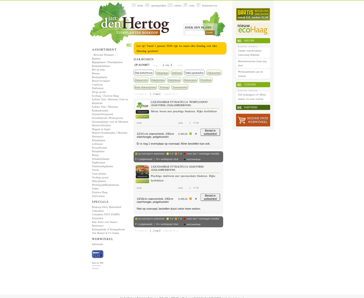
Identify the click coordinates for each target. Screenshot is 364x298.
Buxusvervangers (101, 80)
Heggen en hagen (101, 129)
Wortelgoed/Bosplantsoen (105, 185)
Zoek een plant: (198, 27)
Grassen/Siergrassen (102, 114)
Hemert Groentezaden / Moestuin (109, 132)
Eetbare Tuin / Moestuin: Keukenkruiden (105, 108)
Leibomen (97, 144)
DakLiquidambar (194, 72)
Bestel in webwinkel (210, 132)
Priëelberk (205, 80)
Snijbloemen (98, 162)
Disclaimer (95, 268)
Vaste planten (99, 173)
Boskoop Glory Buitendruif (106, 207)
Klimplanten (98, 140)
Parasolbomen (99, 147)
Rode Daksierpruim (145, 87)
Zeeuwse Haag (99, 192)
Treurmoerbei (180, 87)
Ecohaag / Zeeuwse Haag (105, 95)
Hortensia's (98, 136)
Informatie (97, 244)
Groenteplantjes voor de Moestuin (110, 121)
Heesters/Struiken (101, 125)
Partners (250, 107)
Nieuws (249, 40)
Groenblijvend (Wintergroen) (107, 118)
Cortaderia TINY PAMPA (106, 214)
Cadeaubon (98, 211)
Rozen (95, 155)
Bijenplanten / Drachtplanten (107, 62)
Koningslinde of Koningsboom (108, 229)
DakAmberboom (144, 72)
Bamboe (96, 58)
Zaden (95, 188)
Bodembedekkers (101, 66)
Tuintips (250, 84)
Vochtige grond (100, 177)
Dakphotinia (157, 80)
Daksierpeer (190, 80)
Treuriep (164, 87)
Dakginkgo (162, 72)
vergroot (142, 112)
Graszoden (97, 218)
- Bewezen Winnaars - (104, 54)
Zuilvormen (98, 196)
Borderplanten (99, 77)
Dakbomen (98, 88)
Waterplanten (99, 181)
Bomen (96, 73)
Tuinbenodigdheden (102, 166)
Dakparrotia (141, 80)
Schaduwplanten (100, 159)
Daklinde (177, 72)
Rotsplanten (98, 151)
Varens (95, 170)
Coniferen (97, 84)
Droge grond (99, 92)
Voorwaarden (96, 266)
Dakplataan (174, 80)
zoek (209, 32)
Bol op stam (98, 69)
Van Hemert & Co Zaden (105, 233)
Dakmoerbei (213, 72)
